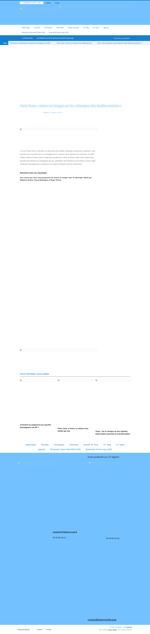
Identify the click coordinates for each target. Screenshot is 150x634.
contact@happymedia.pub (102, 619)
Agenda (106, 28)
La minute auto (27, 38)
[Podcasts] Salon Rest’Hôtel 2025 (33, 32)
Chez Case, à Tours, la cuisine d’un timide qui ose (74, 43)
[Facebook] (117, 2)
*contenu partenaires (121, 38)
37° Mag (86, 28)
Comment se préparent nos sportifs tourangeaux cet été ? (30, 43)
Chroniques (48, 28)
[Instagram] (128, 2)
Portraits (37, 28)
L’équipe (48, 3)
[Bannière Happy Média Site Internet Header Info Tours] (58, 138)
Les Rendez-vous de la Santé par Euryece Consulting (55, 38)
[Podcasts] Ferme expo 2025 (59, 32)
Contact (57, 3)
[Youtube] (125, 2)
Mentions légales (23, 629)
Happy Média (112, 630)
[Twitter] (121, 2)
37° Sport (96, 28)
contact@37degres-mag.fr (65, 531)
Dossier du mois (73, 28)
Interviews (60, 28)
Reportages (26, 28)
